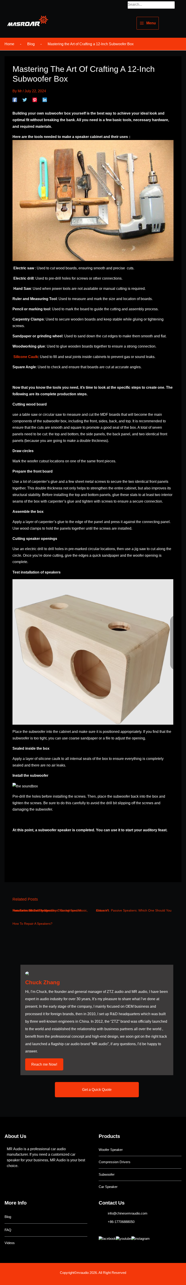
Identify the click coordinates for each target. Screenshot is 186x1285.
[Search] (172, 4)
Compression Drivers (114, 1162)
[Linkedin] (44, 99)
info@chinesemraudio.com (127, 1213)
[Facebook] (14, 99)
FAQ (8, 1230)
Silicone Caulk (25, 357)
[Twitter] (24, 99)
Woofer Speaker (111, 1150)
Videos (10, 1243)
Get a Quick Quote (97, 1089)
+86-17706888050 (121, 1222)
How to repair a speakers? (32, 923)
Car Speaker (108, 1187)
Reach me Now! (44, 1064)
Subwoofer (107, 1174)
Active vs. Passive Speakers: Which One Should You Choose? (133, 910)
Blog (8, 1217)
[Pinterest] (34, 99)
